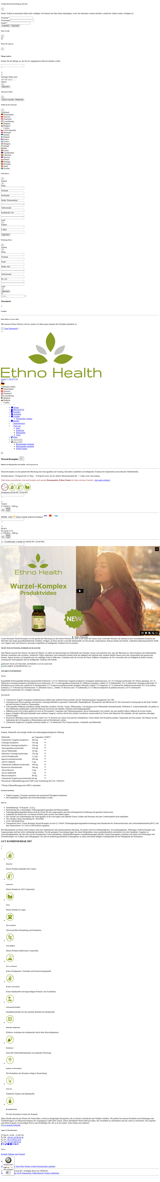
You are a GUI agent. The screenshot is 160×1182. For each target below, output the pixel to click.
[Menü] (12, 1157)
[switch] (8, 1172)
